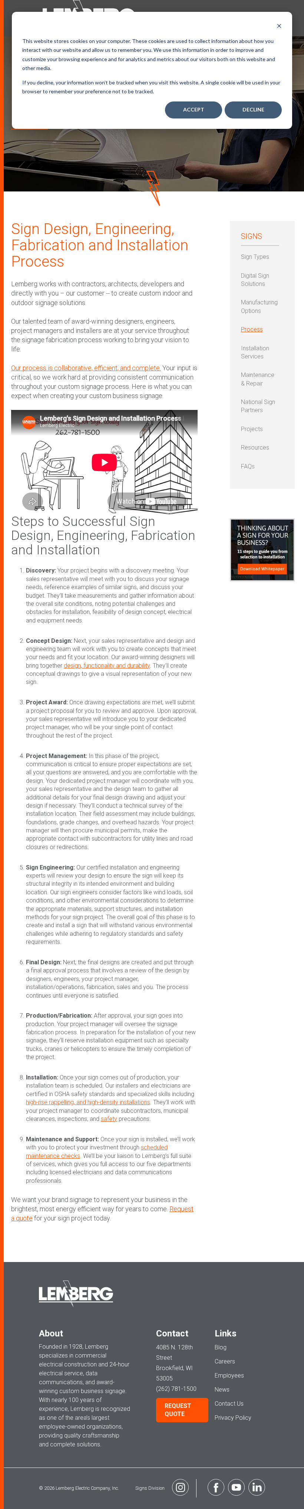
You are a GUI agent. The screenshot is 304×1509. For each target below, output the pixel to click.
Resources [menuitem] (255, 447)
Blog (221, 1347)
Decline (253, 109)
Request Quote (178, 1410)
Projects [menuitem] (252, 429)
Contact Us (229, 1403)
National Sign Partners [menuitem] (258, 406)
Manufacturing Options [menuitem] (259, 306)
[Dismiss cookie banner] (279, 26)
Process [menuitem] (252, 329)
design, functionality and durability (107, 665)
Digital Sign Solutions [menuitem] (255, 279)
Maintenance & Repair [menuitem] (257, 379)
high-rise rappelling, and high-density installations (88, 1102)
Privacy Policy (233, 1417)
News (222, 1389)
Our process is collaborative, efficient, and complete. (86, 368)
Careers (225, 1361)
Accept (193, 109)
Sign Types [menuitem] (255, 256)
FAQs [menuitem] (248, 466)
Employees (229, 1375)
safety (109, 1118)
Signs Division (150, 1488)
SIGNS (251, 236)
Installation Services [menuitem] (255, 352)
